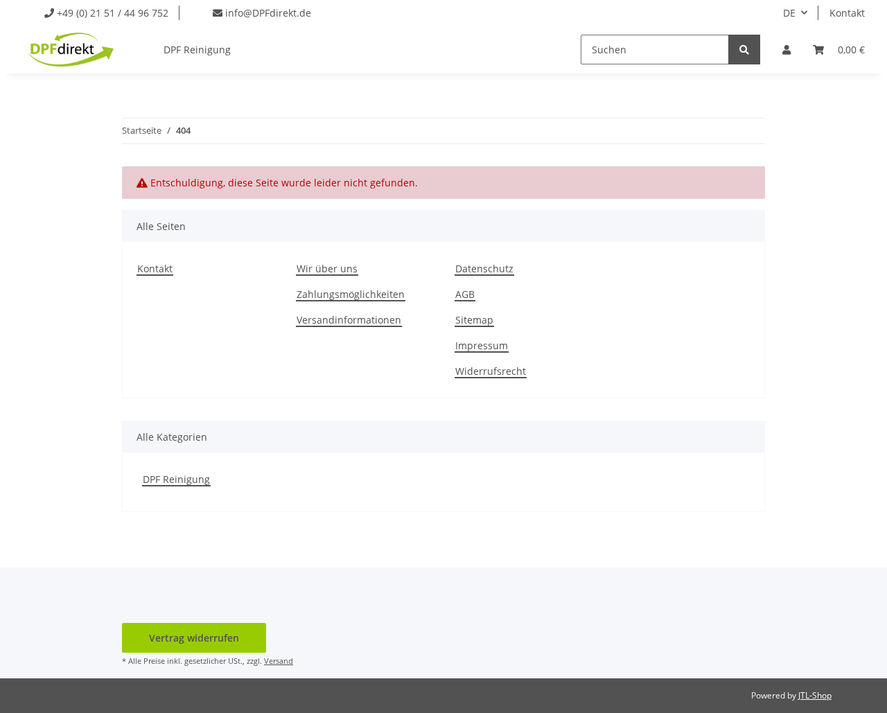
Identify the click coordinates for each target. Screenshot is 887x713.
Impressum (481, 345)
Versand (278, 660)
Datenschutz (484, 268)
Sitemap (474, 319)
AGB (465, 294)
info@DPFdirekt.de (266, 12)
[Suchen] (744, 49)
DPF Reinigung (176, 479)
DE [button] (789, 12)
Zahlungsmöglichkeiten (351, 294)
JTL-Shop (815, 695)
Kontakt (847, 12)
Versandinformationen (349, 319)
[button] (786, 49)
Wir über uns (327, 268)
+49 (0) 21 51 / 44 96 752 (111, 12)
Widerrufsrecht (490, 371)
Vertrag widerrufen (194, 637)
